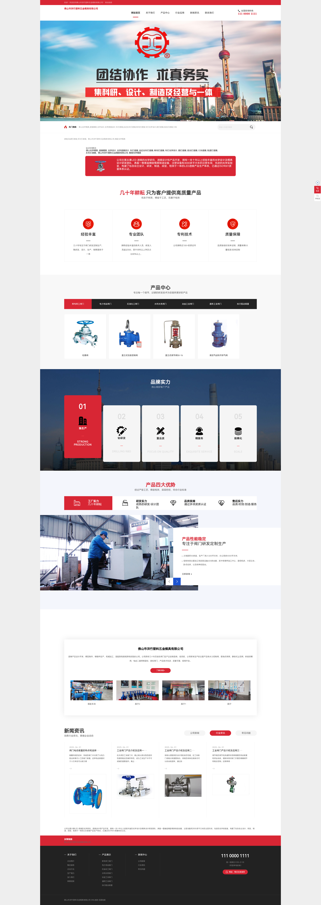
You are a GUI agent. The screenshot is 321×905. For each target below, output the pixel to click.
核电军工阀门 (78, 304)
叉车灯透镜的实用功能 (128, 750)
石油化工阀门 (133, 304)
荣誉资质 (70, 881)
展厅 (229, 704)
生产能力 (70, 873)
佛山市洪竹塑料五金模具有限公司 (81, 8)
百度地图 (102, 900)
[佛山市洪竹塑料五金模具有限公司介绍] (230, 786)
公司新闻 (194, 733)
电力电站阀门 (105, 304)
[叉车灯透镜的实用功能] (135, 786)
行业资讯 (220, 733)
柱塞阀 (85, 355)
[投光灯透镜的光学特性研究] (87, 786)
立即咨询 (186, 574)
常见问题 (246, 733)
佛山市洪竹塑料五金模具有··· (227, 750)
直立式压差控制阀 (130, 355)
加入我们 (70, 877)
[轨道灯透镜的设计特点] (183, 786)
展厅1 (183, 704)
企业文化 (70, 869)
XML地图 (94, 900)
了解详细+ (160, 670)
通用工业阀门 (216, 304)
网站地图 (108, 3)
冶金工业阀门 (188, 304)
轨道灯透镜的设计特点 (176, 750)
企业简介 (70, 861)
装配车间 (92, 704)
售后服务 (70, 865)
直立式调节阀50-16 (174, 355)
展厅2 (137, 704)
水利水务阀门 (160, 304)
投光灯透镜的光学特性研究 (82, 750)
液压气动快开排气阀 (219, 355)
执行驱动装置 (243, 304)
